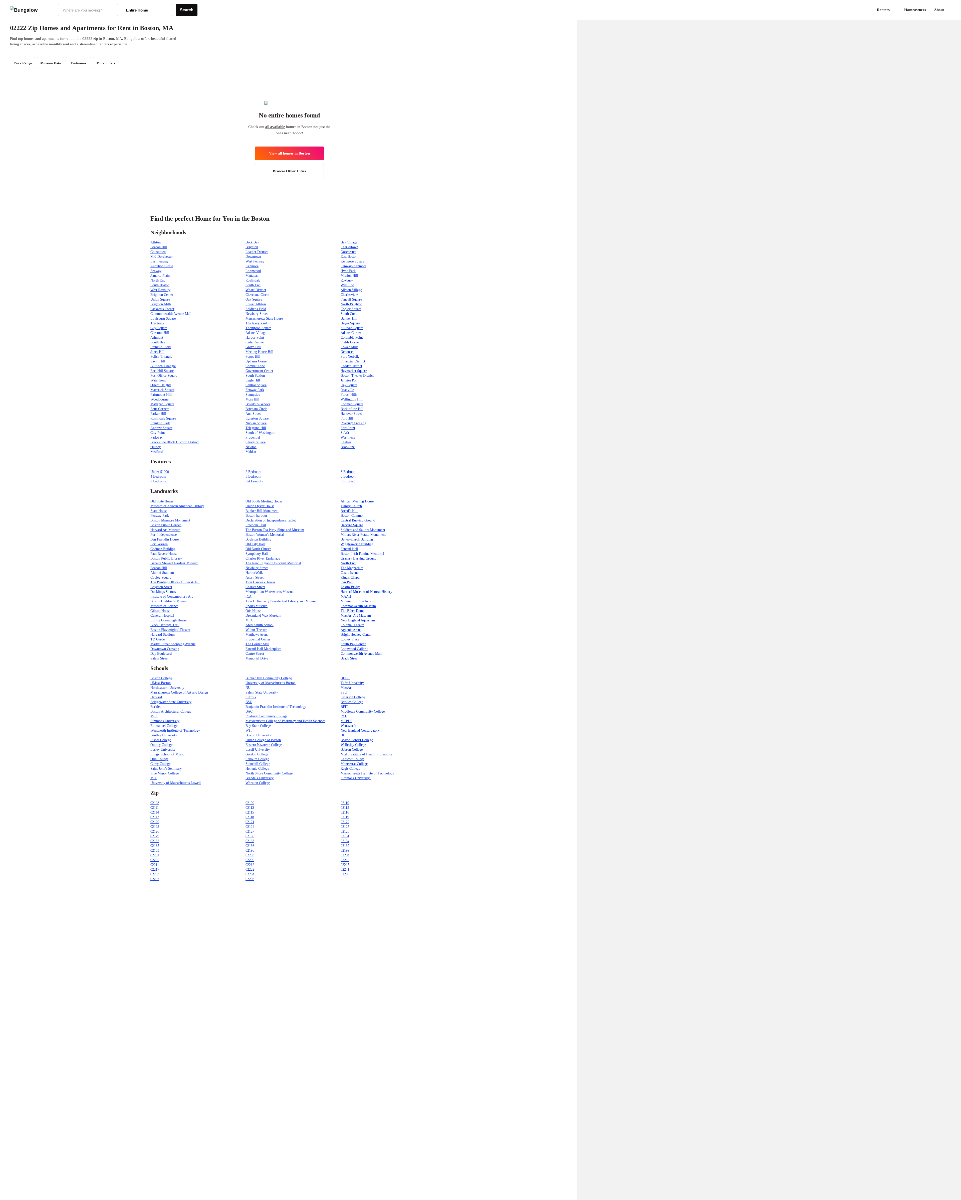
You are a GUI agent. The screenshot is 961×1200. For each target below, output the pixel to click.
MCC (154, 716)
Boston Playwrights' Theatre (170, 630)
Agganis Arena (351, 630)
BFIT (344, 707)
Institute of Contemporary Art (171, 596)
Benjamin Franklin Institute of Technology (276, 707)
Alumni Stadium (162, 573)
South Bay (157, 342)
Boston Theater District (357, 375)
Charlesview (349, 295)
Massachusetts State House (264, 318)
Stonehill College (258, 764)
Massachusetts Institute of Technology (367, 773)
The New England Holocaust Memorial (273, 563)
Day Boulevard (161, 653)
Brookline (348, 447)
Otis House (253, 611)
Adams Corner (351, 333)
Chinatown (158, 252)
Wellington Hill (352, 399)
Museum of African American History (177, 506)
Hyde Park (348, 271)
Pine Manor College (164, 773)
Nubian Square (256, 423)
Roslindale (253, 280)
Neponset (347, 352)
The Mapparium (352, 568)
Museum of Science (164, 606)
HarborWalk (254, 573)
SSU (344, 692)
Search (186, 10)
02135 (154, 846)
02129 (154, 836)
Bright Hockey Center (356, 634)
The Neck (157, 323)
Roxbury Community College (266, 716)
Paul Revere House (163, 554)
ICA (249, 596)
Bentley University (163, 735)
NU (248, 688)
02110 (345, 803)
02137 (345, 846)
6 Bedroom (348, 476)
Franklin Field (160, 347)
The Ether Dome (352, 611)
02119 (345, 817)
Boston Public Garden (165, 525)
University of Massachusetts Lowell (175, 783)
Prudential (253, 437)
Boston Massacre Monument (170, 520)
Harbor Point (255, 337)
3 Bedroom (348, 472)
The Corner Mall (257, 644)
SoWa (345, 433)
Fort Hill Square (162, 371)
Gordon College (257, 754)
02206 (250, 860)
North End (157, 280)
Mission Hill (349, 276)
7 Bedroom (158, 481)
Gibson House (160, 611)
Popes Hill (253, 356)
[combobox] (88, 10)
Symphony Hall (257, 554)
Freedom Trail (256, 525)
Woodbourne (159, 399)
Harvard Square (352, 525)
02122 (345, 822)
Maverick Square (162, 390)
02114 (154, 812)
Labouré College (257, 759)
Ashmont (156, 337)
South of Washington (260, 433)
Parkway (156, 437)
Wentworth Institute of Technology (175, 730)
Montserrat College (354, 764)
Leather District (257, 252)
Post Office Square (163, 375)
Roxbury (347, 280)
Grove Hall (253, 347)
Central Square (256, 385)
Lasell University (258, 749)
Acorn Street (255, 577)
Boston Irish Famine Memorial (362, 554)
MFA (249, 620)
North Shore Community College (269, 773)
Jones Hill (157, 352)
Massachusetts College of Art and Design (179, 692)
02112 (250, 808)
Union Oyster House (260, 506)
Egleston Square (257, 418)
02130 (250, 836)
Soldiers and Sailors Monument (363, 530)
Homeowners (915, 10)
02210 (345, 860)
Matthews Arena (257, 634)
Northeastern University (167, 688)
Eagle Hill (253, 380)
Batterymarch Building (357, 539)
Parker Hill (158, 414)
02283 (154, 874)
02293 (345, 874)
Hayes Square (350, 323)
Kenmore (252, 266)
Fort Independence (163, 535)
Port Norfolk (350, 356)
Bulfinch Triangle (163, 366)
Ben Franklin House (164, 539)
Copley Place (350, 639)
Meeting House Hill (259, 352)
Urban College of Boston (263, 740)
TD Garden (158, 639)
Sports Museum (257, 606)
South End (253, 285)
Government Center (259, 371)
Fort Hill (347, 418)
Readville (347, 390)
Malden (251, 452)
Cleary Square (256, 442)
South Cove (349, 314)
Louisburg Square (163, 318)
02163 (154, 850)
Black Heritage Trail (164, 625)
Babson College (352, 749)
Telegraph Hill (256, 428)
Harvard (156, 697)
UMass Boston (160, 683)
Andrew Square (161, 428)
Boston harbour (256, 515)
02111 (154, 808)
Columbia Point (352, 337)
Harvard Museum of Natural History (366, 592)
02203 (250, 855)
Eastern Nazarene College (264, 745)
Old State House (161, 501)
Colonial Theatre (352, 625)
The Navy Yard (256, 323)
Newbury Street (257, 314)
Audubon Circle (161, 266)
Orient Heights (160, 385)
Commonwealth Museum (358, 606)
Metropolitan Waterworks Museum (270, 592)
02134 (345, 841)
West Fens (348, 437)
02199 (345, 850)
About (939, 10)
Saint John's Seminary (166, 768)
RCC (344, 716)
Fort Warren (159, 544)
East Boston (349, 256)
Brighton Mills (160, 304)
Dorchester (348, 252)
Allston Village (351, 290)
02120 (154, 822)
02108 (154, 803)
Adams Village (256, 333)
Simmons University (164, 721)
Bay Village (349, 242)
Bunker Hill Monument (262, 511)
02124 (250, 827)
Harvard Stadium (162, 634)
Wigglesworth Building (357, 544)
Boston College (161, 678)
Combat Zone (255, 366)
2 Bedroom (253, 472)
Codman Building (162, 549)
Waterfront (158, 380)
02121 (250, 822)
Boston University (258, 735)
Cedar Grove (255, 342)
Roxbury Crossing (353, 423)
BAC (249, 711)
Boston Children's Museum (169, 601)
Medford (156, 452)
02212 (250, 865)
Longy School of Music (167, 754)
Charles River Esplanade (263, 558)
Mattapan (252, 276)
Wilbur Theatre (256, 630)
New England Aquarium (358, 620)
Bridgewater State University (170, 702)
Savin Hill (157, 361)
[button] (951, 10)
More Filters (105, 63)
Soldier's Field (256, 309)
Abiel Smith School (260, 625)
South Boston (159, 285)
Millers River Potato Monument (363, 535)
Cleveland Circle (257, 295)
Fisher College (160, 740)
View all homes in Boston (289, 153)
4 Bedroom (158, 476)
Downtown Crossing (164, 649)
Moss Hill (252, 399)
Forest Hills (349, 394)
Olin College (159, 759)
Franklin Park (160, 423)
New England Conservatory (360, 730)
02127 (250, 831)
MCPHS (346, 721)
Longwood (253, 271)
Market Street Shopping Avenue (172, 644)
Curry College (160, 764)
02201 (154, 855)
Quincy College (161, 745)
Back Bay (252, 242)
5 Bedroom (253, 476)
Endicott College (352, 759)
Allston (155, 242)
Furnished (348, 481)
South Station (255, 375)
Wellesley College (353, 745)
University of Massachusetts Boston (271, 683)
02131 (345, 836)
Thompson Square (258, 328)
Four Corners (159, 409)
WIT (249, 730)
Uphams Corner (257, 361)
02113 (345, 808)
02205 (154, 860)
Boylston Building (258, 539)
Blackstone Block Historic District (174, 442)
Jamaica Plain (160, 276)
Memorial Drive (257, 658)
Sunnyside (253, 394)
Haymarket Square (354, 371)
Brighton (252, 247)
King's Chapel (350, 577)
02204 (345, 855)
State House (158, 511)
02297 (154, 879)
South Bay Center (353, 644)
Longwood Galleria (354, 649)
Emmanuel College (163, 726)
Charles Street (255, 587)
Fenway (155, 271)
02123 (154, 827)
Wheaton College (258, 783)
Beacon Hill (158, 247)
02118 (250, 817)
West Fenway (255, 261)
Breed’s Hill (349, 511)
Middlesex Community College (363, 711)
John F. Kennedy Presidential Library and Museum (282, 601)
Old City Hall (255, 544)
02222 (250, 869)
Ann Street (253, 414)
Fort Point (348, 428)
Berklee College (352, 702)
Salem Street (159, 658)
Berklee (155, 707)
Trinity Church (351, 506)
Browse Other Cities (289, 171)
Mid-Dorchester (161, 256)
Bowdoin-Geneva (258, 404)
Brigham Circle (256, 409)
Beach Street (349, 658)
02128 (345, 831)
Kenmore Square (352, 261)
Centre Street (255, 653)
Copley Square (351, 309)
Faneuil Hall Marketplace (263, 649)
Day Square (349, 385)
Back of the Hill (352, 409)
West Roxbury (160, 290)
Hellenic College (257, 768)
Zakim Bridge (350, 587)
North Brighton (351, 304)
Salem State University (262, 692)
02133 (250, 841)
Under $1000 (159, 472)
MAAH (346, 596)
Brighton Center (161, 295)
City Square (158, 328)
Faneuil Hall (349, 549)
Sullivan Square (352, 328)
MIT (153, 778)
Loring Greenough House (168, 620)
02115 (250, 812)
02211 (154, 865)
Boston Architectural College (170, 711)
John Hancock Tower (260, 582)
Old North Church (258, 549)
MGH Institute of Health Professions (366, 754)
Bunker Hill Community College (269, 678)
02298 (250, 879)
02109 (250, 803)
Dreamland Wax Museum (263, 615)
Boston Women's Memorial (265, 535)
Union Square (160, 299)
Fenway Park (255, 390)
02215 (345, 865)
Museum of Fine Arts (356, 601)
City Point (157, 433)
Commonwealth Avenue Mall (170, 314)
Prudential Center (258, 639)
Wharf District (256, 290)
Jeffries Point (350, 380)
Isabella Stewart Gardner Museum (174, 563)
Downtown (253, 256)
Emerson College (353, 697)
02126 (154, 831)
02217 (154, 869)
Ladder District (351, 366)
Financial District (353, 361)
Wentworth (348, 726)
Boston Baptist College (357, 740)
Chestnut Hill (159, 333)
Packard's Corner (162, 309)
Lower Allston (256, 304)
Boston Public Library (166, 558)
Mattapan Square (162, 404)
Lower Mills (349, 347)
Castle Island (350, 573)
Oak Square (254, 299)
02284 (250, 874)
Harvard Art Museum (165, 530)
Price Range (23, 63)
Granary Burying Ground (358, 558)
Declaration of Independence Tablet (271, 520)
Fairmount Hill (161, 394)
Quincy (155, 447)
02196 (250, 850)
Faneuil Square (351, 299)
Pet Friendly (254, 481)
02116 (345, 812)
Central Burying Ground (358, 520)
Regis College (350, 768)
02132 (154, 841)
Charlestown (349, 247)
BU (343, 735)
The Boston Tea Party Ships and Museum (275, 530)
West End (347, 285)
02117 (154, 817)
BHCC (345, 678)
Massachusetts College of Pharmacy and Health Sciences (285, 721)
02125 (345, 827)
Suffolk (251, 697)
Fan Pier (347, 582)
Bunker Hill (349, 318)
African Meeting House (357, 501)
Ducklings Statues (163, 592)
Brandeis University (260, 778)
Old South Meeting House (264, 501)
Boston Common (352, 515)
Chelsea (346, 442)
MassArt (346, 688)
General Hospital (162, 615)
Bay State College (258, 726)
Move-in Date (50, 63)
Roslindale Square (163, 418)
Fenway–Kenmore (353, 266)
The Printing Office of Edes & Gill (175, 582)
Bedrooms (78, 63)
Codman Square (352, 404)
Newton (251, 447)
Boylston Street (161, 587)
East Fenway (159, 261)
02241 (345, 869)
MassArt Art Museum (356, 615)
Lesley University (162, 749)
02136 (250, 846)
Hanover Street (351, 414)
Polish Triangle (161, 356)
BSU (249, 702)
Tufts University (352, 683)
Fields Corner (350, 342)
